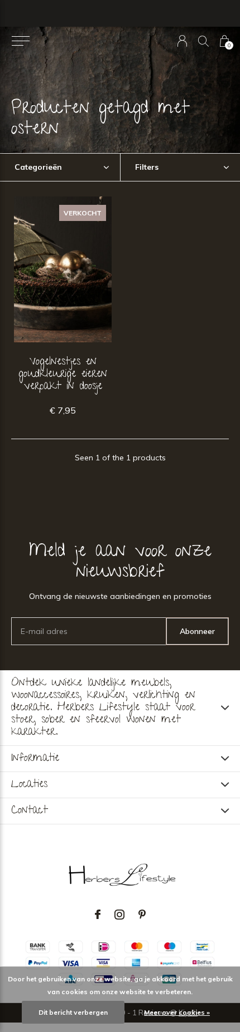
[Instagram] (119, 914)
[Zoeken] (203, 41)
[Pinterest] (142, 914)
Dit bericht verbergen (73, 1012)
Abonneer (197, 631)
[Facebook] (97, 914)
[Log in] (182, 41)
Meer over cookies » (177, 1012)
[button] (20, 41)
